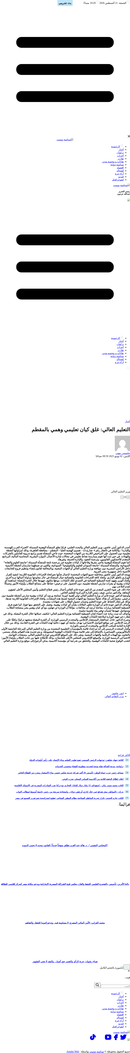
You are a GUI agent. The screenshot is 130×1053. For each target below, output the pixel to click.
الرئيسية (115, 146)
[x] (123, 1039)
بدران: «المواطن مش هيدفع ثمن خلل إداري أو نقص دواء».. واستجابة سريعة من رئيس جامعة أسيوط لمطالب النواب (70, 792)
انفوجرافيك (118, 179)
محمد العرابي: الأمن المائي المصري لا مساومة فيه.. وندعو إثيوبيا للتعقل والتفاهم (65, 922)
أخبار (121, 149)
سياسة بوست (97, 1051)
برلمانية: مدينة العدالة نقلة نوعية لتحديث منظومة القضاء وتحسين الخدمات (89, 766)
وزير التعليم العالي (114, 696)
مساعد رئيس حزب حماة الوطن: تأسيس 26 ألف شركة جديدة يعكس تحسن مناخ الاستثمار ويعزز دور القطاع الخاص (71, 773)
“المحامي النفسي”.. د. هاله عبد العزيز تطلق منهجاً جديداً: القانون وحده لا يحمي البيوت (65, 845)
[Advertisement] (65, 394)
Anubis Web (72, 1051)
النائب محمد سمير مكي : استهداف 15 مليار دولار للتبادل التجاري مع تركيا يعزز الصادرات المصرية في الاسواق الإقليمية (69, 785)
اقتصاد (120, 167)
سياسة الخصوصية (96, 1045)
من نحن (76, 1045)
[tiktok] (92, 1039)
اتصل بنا (116, 1045)
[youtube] (108, 1039)
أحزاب (120, 155)
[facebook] (115, 1039)
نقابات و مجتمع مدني (113, 161)
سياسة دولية (117, 164)
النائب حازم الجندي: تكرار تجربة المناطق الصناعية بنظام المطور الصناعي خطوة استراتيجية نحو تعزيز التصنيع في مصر (69, 798)
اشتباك (120, 170)
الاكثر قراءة (124, 755)
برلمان (120, 152)
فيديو (121, 176)
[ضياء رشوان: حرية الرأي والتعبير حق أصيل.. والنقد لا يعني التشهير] (65, 956)
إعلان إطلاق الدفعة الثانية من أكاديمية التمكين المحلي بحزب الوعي (93, 779)
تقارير (121, 158)
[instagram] (100, 1039)
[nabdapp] (128, 1039)
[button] (126, 706)
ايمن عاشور (117, 693)
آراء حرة (119, 173)
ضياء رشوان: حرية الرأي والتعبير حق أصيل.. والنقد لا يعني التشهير (65, 961)
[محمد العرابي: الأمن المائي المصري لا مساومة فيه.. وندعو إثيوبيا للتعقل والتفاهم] (65, 917)
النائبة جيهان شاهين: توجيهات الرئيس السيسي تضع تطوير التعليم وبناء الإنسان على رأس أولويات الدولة (76, 760)
